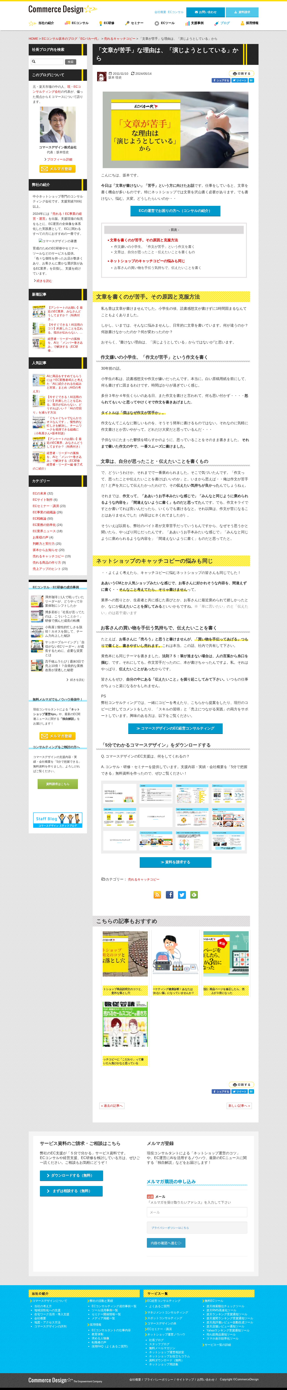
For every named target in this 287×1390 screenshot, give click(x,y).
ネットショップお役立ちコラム (169, 1356)
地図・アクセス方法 (47, 1322)
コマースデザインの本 (161, 1323)
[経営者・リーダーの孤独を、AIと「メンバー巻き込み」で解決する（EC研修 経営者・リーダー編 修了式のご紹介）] (40, 343)
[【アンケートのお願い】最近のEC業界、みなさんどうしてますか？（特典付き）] (40, 311)
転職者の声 (99, 1342)
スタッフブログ (159, 1344)
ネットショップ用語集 (163, 1364)
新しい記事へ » (239, 1105)
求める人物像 (100, 1338)
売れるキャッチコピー (119, 38)
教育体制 (97, 1334)
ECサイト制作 (43, 499)
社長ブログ (156, 1340)
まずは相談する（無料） (72, 1191)
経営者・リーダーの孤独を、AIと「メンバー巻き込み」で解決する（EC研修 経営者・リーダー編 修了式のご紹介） (58, 460)
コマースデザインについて (49, 1300)
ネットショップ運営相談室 (166, 1352)
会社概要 (160, 12)
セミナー (137, 23)
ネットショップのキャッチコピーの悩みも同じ (147, 261)
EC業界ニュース (44, 531)
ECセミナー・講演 (46, 506)
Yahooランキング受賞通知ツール (228, 1330)
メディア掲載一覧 (103, 1318)
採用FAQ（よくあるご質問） (111, 1346)
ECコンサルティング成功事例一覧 (114, 1306)
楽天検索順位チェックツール (225, 1306)
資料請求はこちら (58, 784)
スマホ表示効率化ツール (223, 1338)
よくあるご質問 (159, 1306)
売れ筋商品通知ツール (221, 1334)
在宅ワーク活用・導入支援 (51, 1314)
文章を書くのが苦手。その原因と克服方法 (144, 240)
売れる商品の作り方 (47, 562)
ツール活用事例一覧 (105, 1310)
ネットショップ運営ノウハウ (166, 1334)
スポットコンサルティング (164, 1318)
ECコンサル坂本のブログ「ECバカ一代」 (71, 38)
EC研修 (109, 23)
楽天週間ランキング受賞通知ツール (230, 1318)
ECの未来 (39, 493)
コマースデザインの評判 (50, 1326)
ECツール (168, 23)
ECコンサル (176, 12)
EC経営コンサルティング (163, 1300)
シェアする (222, 80)
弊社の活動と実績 (101, 1300)
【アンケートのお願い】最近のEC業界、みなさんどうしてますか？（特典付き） (65, 442)
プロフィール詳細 (59, 159)
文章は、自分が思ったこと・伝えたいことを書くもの (154, 252)
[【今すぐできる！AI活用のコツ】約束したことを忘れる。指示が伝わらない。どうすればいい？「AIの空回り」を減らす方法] (40, 329)
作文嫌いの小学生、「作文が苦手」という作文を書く (154, 246)
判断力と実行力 (44, 543)
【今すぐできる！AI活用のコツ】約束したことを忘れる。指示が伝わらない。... (65, 328)
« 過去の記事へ (112, 1105)
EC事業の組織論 (44, 512)
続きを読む (44, 281)
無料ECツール (214, 1300)
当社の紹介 (46, 23)
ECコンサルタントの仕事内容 (111, 1330)
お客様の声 (40, 537)
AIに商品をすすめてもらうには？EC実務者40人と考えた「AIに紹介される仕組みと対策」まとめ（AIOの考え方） (58, 383)
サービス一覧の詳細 (218, 1344)
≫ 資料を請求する (175, 862)
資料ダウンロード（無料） (166, 1360)
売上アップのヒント (47, 569)
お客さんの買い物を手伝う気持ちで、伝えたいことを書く (158, 268)
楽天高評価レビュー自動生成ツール (230, 1322)
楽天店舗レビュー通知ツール (225, 1326)
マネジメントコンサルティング (167, 1312)
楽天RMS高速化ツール (221, 1310)
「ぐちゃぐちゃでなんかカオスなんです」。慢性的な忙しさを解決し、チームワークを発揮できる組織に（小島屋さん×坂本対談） (57, 425)
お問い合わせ (206, 1379)
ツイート (241, 80)
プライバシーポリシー (158, 1379)
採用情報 (252, 23)
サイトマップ (185, 1379)
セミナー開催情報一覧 (106, 1314)
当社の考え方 (43, 1306)
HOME (33, 38)
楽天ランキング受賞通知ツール (227, 1314)
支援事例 (197, 23)
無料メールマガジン (162, 1348)
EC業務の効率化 (44, 525)
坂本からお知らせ (45, 550)
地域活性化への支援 (47, 1310)
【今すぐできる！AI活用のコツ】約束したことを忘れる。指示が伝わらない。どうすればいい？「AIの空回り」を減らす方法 (57, 404)
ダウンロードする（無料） (72, 1175)
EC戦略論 (39, 518)
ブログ (225, 23)
